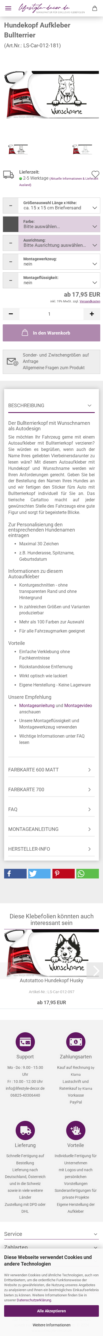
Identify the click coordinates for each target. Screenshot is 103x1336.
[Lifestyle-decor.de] (52, 8)
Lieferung (25, 1145)
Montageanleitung (37, 705)
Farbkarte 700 (26, 789)
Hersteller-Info (29, 849)
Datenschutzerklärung (34, 1300)
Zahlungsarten (76, 1057)
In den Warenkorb (51, 333)
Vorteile (75, 1145)
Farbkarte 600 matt (33, 770)
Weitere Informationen (52, 1325)
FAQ (12, 809)
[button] (11, 314)
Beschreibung (26, 405)
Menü (8, 8)
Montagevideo (78, 705)
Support (25, 1057)
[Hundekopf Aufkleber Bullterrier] (51, 94)
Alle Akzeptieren (51, 1311)
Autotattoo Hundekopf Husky (51, 980)
